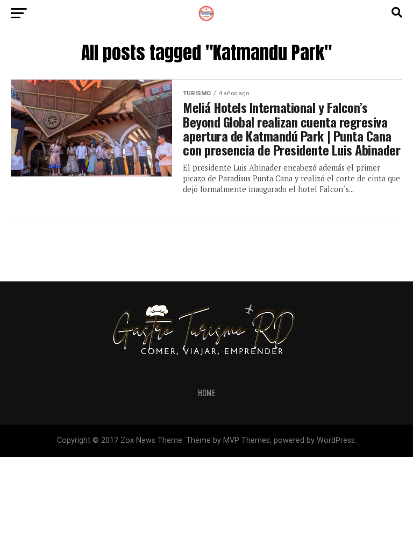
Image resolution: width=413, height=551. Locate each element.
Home (206, 392)
